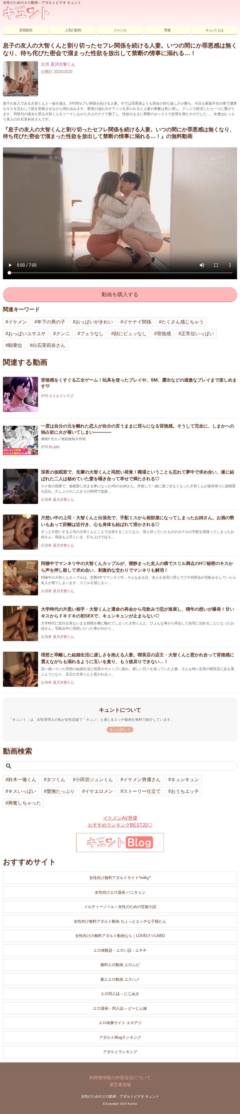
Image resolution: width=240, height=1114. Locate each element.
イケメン (17, 321)
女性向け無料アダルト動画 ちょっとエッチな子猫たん (120, 921)
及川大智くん (63, 64)
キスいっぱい (22, 791)
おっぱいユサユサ (27, 333)
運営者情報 (120, 1084)
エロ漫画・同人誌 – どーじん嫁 (120, 1008)
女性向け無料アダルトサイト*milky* (120, 877)
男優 (167, 30)
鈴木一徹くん (22, 779)
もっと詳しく (120, 730)
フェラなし (92, 333)
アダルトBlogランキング (120, 1037)
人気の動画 (73, 30)
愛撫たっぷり (61, 791)
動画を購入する (120, 294)
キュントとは (214, 30)
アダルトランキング (120, 1052)
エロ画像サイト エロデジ (120, 1023)
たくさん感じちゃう (183, 321)
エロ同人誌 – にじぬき (120, 994)
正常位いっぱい (197, 333)
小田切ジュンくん (94, 779)
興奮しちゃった (24, 802)
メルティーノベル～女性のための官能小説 (120, 907)
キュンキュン (185, 779)
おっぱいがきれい (94, 321)
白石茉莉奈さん (48, 345)
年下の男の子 (51, 321)
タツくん (56, 779)
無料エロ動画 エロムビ (120, 965)
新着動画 (25, 30)
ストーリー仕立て (142, 791)
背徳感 (164, 333)
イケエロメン (99, 791)
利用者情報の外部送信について (120, 1077)
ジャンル (120, 30)
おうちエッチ (185, 791)
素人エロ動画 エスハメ (120, 979)
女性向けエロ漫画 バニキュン (120, 892)
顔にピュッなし (130, 333)
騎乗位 (15, 345)
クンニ (63, 333)
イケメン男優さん (142, 779)
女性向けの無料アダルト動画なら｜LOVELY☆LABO (120, 936)
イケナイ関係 (137, 321)
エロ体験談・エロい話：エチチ (120, 950)
